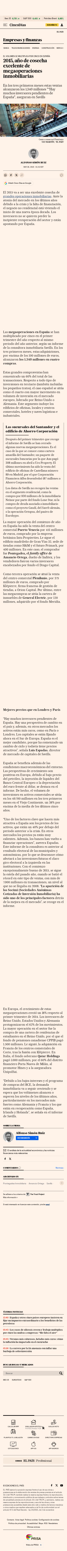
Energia (35, 48)
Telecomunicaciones (21, 48)
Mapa (41, 1523)
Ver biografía (23, 1138)
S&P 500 (27, 18)
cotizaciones (13, 1448)
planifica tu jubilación (13, 1437)
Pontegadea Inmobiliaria (14, 1183)
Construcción (48, 48)
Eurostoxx (16, 1380)
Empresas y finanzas (22, 40)
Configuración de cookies (49, 1520)
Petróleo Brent (50, 18)
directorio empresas (53, 1437)
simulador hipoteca (33, 1426)
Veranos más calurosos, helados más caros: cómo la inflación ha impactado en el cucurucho (33, 1340)
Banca (6, 48)
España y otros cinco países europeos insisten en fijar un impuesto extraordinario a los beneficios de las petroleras (32, 1320)
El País (60, 32)
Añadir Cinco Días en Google (19, 183)
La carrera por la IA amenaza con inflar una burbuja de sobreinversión (30, 1350)
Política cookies (31, 1520)
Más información (10, 1197)
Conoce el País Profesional (33, 1461)
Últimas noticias (13, 1312)
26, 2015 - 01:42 (33, 167)
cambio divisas (33, 1437)
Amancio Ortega (36, 1183)
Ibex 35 (8, 18)
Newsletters (53, 1523)
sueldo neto (53, 1426)
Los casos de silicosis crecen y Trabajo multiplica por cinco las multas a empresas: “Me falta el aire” (33, 1331)
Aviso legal (19, 1520)
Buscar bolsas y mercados (18, 1365)
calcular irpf (13, 1426)
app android (54, 1448)
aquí (48, 1204)
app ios (33, 1448)
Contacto (10, 1520)
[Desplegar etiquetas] (62, 1183)
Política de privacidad (17, 1523)
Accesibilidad (32, 1523)
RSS (46, 1523)
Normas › (60, 1168)
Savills (49, 1183)
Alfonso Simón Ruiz (33, 162)
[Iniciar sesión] (62, 25)
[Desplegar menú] (5, 25)
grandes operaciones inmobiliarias (27, 196)
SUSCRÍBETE (52, 25)
